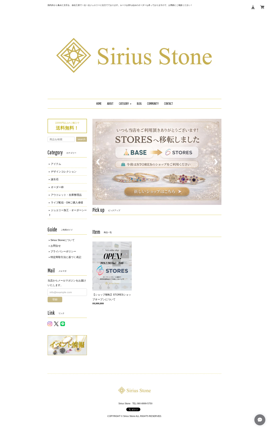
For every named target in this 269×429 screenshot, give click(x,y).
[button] (125, 103)
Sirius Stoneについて (63, 240)
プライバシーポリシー (63, 251)
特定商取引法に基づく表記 (66, 257)
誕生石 (55, 179)
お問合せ (56, 245)
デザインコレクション (63, 171)
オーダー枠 (57, 187)
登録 (54, 299)
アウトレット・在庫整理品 (66, 194)
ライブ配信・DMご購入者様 (67, 202)
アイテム (56, 163)
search (81, 139)
